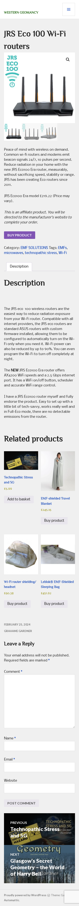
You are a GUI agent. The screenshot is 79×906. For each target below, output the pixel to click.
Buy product (19, 235)
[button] (68, 59)
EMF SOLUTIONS (34, 248)
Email (9, 760)
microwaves (13, 253)
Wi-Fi (63, 253)
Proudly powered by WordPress (25, 895)
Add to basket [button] (18, 499)
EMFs (62, 248)
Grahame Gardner (18, 631)
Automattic (11, 900)
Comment (13, 672)
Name (10, 738)
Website (10, 781)
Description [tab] (19, 267)
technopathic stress (41, 253)
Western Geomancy (21, 12)
